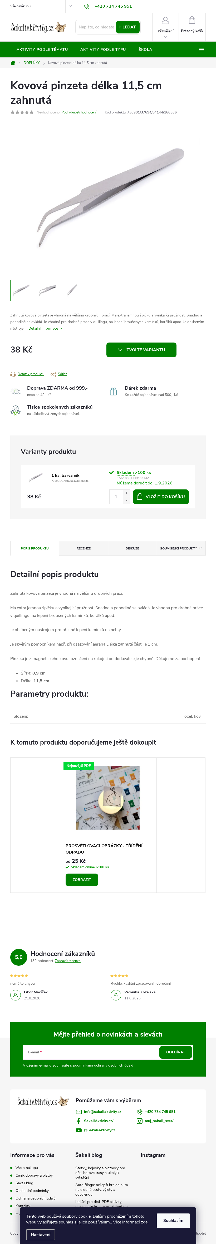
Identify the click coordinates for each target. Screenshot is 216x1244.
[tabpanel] (108, 825)
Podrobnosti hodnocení (79, 112)
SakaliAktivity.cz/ (98, 1120)
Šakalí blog (24, 1183)
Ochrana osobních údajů (36, 1198)
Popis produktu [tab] (35, 548)
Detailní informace (43, 328)
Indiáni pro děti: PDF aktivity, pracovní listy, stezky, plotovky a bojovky (101, 1206)
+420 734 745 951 (160, 1111)
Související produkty (178, 548)
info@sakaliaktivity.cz (102, 1111)
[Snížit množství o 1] (126, 500)
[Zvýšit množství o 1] (126, 493)
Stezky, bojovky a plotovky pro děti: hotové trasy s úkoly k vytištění (100, 1173)
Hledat (127, 27)
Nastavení (40, 1235)
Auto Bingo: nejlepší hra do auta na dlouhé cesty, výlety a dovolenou (101, 1189)
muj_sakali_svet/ (159, 1120)
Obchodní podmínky (32, 1190)
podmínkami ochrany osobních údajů (103, 1065)
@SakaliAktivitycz (99, 1130)
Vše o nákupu (20, 6)
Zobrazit (82, 879)
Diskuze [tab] (132, 548)
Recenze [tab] (84, 548)
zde (144, 1222)
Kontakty (23, 1205)
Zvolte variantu (145, 350)
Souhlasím (173, 1220)
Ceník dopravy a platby (34, 1175)
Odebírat (175, 1052)
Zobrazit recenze (68, 961)
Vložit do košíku (165, 497)
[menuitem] (42, 50)
